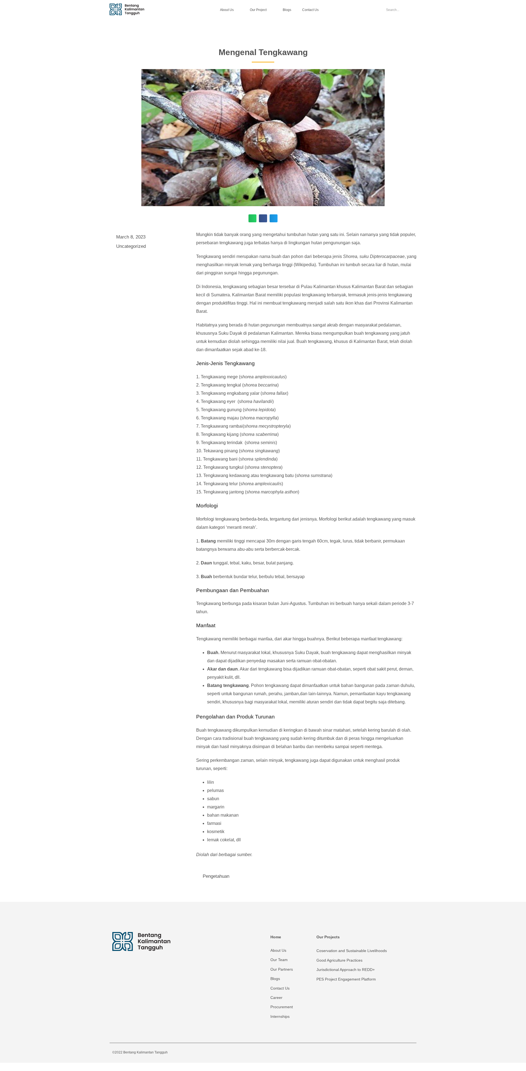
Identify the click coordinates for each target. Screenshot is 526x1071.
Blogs (287, 10)
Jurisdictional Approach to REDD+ (345, 969)
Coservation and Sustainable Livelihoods (351, 950)
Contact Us (310, 10)
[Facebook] (375, 1050)
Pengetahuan (216, 876)
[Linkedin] (409, 1050)
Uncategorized (131, 246)
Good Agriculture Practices (339, 960)
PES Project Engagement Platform (346, 979)
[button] (252, 218)
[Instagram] (386, 1050)
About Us (227, 10)
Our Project (258, 10)
